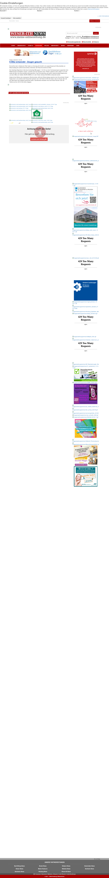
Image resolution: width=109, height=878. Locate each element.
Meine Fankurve (42, 869)
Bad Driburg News (19, 866)
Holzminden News (89, 866)
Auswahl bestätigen (6, 18)
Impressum (38, 874)
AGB (34, 874)
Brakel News (43, 866)
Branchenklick (12, 20)
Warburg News (43, 871)
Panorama (70, 45)
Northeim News (89, 869)
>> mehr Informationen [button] (103, 16)
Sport (63, 45)
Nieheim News (66, 869)
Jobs (77, 45)
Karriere (17, 20)
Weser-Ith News (66, 871)
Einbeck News (66, 866)
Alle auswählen (17, 18)
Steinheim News (19, 871)
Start (13, 45)
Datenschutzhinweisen (93, 9)
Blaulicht (39, 45)
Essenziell (3, 10)
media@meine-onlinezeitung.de (91, 36)
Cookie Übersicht (62, 874)
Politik (46, 45)
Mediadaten (50, 874)
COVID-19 (30, 45)
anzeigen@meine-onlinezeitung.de (90, 38)
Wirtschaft (55, 45)
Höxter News (19, 869)
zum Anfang (97, 859)
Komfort (76, 10)
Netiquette (55, 874)
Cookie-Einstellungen (71, 874)
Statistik (39, 10)
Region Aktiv (21, 45)
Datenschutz (44, 874)
